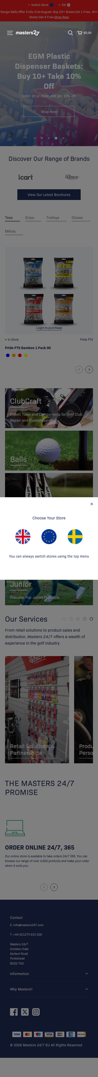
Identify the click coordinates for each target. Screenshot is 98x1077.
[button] (10, 33)
